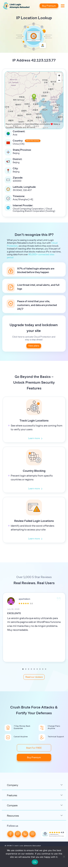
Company (12, 785)
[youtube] (32, 833)
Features (12, 795)
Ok (34, 862)
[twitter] (17, 833)
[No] (64, 856)
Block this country (32, 141)
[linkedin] (25, 833)
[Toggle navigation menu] (61, 6)
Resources (13, 815)
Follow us (12, 825)
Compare (12, 805)
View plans (33, 345)
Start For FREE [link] (34, 747)
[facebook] (10, 833)
